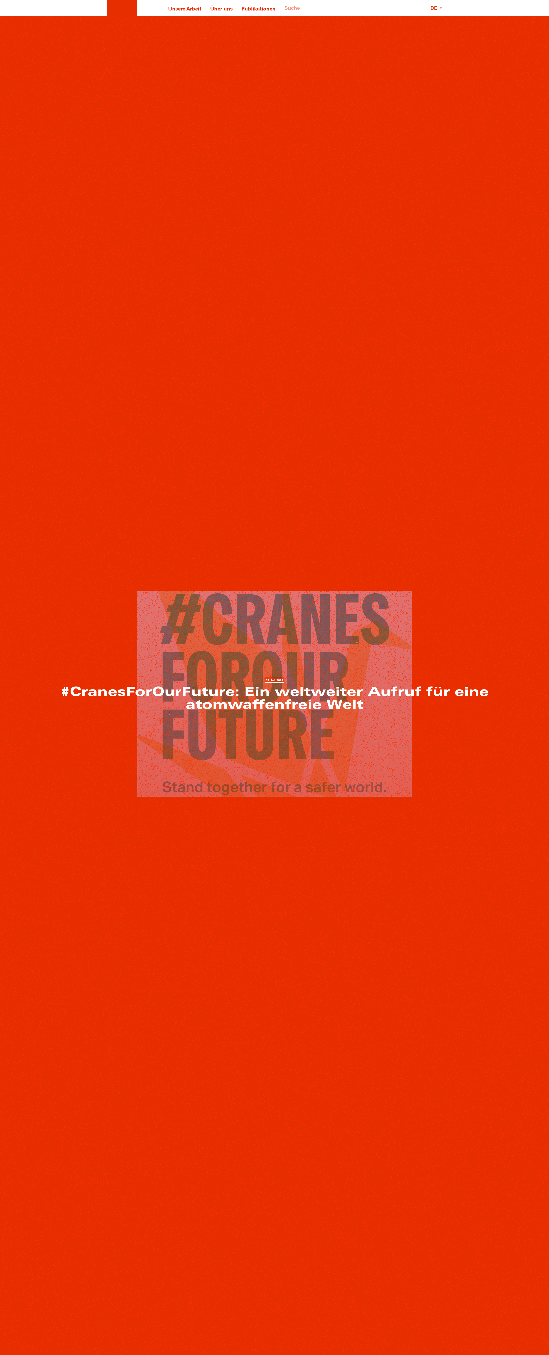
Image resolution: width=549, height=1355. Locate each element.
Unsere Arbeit (184, 8)
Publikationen (258, 8)
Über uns (221, 8)
